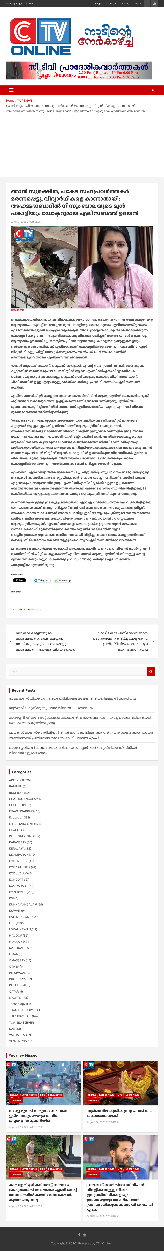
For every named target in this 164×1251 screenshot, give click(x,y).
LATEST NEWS (19, 916)
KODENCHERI (18, 860)
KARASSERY (17, 842)
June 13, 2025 (19, 222)
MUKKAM (15, 941)
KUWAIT (15, 910)
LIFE (12, 923)
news (38, 609)
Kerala (30, 609)
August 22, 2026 (18, 1127)
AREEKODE (17, 780)
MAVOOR (15, 935)
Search (151, 671)
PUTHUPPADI (18, 985)
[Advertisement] (82, 144)
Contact (113, 3)
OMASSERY (17, 960)
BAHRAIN (15, 786)
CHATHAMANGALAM (23, 798)
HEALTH (15, 829)
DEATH (22, 609)
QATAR (14, 991)
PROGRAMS (17, 978)
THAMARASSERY (21, 1009)
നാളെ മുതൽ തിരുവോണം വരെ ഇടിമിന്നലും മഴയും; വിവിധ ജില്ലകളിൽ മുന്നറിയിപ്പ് (72, 698)
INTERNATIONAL (21, 836)
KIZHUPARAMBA (20, 854)
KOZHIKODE (17, 892)
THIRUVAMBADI (20, 1016)
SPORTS (15, 997)
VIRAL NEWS (18, 1041)
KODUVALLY (18, 873)
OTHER (14, 966)
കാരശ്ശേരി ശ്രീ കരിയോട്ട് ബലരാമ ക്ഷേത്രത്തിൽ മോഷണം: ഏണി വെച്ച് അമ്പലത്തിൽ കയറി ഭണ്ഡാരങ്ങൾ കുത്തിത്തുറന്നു (43, 1192)
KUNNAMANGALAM (23, 904)
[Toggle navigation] (11, 90)
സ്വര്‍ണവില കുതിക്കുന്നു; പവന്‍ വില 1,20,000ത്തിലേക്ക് (51, 708)
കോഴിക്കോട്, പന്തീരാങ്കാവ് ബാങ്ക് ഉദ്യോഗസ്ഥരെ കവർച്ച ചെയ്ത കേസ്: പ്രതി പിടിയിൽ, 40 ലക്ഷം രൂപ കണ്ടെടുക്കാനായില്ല (120, 641)
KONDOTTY (17, 879)
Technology (17, 1003)
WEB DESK (35, 222)
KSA (12, 898)
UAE (12, 1028)
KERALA (15, 848)
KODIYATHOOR (19, 867)
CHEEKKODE (18, 805)
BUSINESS (16, 792)
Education (16, 817)
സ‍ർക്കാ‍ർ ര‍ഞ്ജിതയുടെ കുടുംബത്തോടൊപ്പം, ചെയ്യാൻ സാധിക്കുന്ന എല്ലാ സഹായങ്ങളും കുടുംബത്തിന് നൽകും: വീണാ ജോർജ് (45, 641)
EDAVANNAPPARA (22, 811)
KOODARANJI (18, 885)
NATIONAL (16, 947)
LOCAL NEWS (18, 929)
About (125, 3)
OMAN (13, 953)
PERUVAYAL (17, 972)
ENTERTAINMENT (21, 823)
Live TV (137, 3)
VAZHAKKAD (18, 1034)
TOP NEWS (16, 1022)
